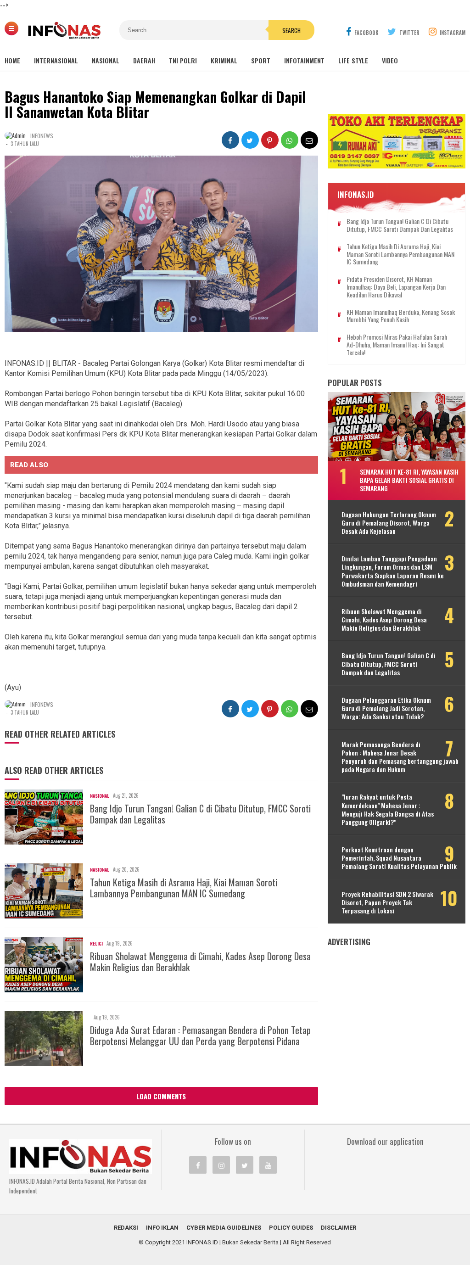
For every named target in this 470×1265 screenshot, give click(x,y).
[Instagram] (221, 1165)
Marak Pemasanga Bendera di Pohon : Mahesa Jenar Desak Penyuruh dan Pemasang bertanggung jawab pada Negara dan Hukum (400, 757)
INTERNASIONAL (56, 60)
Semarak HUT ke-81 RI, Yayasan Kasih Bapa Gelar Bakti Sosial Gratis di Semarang (409, 480)
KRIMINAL (224, 60)
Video (390, 60)
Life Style (353, 60)
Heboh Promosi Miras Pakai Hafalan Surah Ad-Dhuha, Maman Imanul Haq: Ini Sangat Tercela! (397, 344)
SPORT (260, 60)
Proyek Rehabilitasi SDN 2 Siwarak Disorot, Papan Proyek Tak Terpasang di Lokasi (387, 902)
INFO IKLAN (162, 1227)
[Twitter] (244, 1165)
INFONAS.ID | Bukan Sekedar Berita (232, 1242)
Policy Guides (291, 1227)
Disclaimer (338, 1227)
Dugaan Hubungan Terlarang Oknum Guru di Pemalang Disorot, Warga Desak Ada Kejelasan (388, 523)
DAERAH (144, 60)
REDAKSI (126, 1227)
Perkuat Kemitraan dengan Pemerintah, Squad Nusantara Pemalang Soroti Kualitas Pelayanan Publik (399, 858)
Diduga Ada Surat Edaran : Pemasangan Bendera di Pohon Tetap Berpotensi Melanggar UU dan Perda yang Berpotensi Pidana (200, 1035)
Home (12, 60)
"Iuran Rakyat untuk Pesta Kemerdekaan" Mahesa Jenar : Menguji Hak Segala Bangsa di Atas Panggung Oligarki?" (387, 809)
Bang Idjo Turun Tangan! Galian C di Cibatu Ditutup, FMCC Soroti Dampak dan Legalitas (200, 814)
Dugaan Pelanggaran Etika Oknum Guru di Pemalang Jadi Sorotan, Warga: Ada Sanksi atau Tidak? (386, 708)
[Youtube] (268, 1165)
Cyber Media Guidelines (223, 1227)
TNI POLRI (183, 60)
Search (291, 30)
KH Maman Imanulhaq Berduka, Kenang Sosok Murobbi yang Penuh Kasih (401, 316)
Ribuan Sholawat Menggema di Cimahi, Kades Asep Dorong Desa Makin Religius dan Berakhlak (200, 962)
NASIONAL (105, 60)
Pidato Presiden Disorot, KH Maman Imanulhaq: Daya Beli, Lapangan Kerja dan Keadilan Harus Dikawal (396, 286)
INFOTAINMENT (304, 60)
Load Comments (161, 1096)
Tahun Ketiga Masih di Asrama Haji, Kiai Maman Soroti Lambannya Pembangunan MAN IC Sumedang (183, 888)
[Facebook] (198, 1165)
